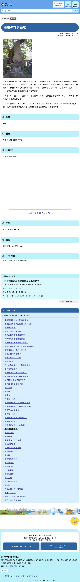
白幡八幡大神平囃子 (13, 354)
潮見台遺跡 (9, 451)
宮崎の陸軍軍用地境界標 (15, 335)
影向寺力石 (9, 466)
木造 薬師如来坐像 (13, 331)
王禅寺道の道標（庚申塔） (16, 418)
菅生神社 (8, 388)
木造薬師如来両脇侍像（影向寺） (18, 324)
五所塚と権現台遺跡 (13, 448)
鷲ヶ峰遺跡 (9, 463)
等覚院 (7, 485)
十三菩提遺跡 (10, 444)
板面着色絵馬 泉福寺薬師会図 (17, 403)
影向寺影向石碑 (11, 459)
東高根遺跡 (9, 433)
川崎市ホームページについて (13, 576)
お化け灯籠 (9, 470)
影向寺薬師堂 (10, 327)
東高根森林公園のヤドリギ (16, 350)
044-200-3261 (12, 566)
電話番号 (21, 546)
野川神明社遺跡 (11, 481)
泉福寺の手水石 (11, 421)
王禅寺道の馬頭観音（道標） (16, 342)
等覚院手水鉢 (10, 399)
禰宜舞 (7, 455)
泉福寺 (7, 395)
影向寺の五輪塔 (11, 369)
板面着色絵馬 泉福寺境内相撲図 (18, 406)
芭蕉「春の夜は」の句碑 (15, 425)
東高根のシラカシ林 (13, 440)
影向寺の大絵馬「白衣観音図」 (17, 376)
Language (68, 6)
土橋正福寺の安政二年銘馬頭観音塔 (19, 346)
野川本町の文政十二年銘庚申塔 (17, 365)
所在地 (4, 570)
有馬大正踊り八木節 (13, 357)
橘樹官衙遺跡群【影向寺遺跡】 (17, 320)
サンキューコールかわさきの (58, 546)
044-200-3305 (15, 288)
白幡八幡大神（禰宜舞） (15, 489)
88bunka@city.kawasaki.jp (30, 296)
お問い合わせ (32, 576)
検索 (76, 10)
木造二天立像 (10, 493)
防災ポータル (58, 4)
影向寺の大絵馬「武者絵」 (16, 373)
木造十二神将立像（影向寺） (16, 496)
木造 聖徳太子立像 (13, 500)
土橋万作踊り (10, 361)
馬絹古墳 (8, 436)
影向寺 (7, 391)
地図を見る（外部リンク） (40, 213)
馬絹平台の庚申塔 (12, 410)
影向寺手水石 (10, 414)
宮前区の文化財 (10, 315)
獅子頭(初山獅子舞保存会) (15, 380)
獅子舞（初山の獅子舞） (15, 384)
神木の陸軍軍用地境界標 (15, 339)
